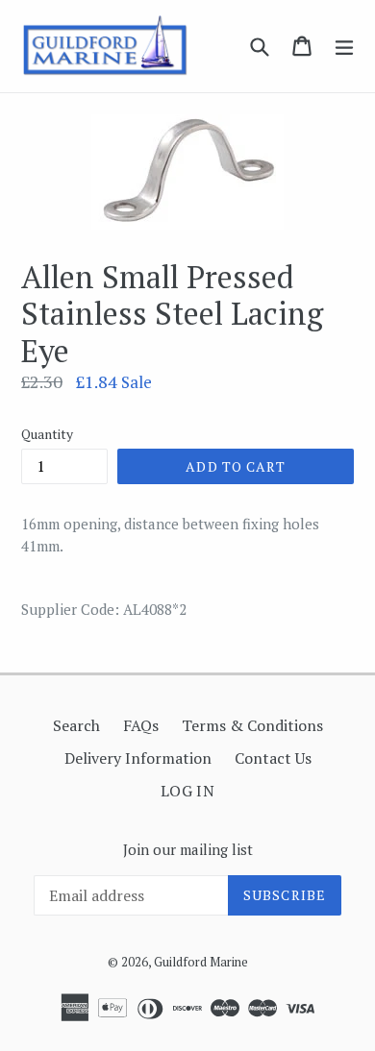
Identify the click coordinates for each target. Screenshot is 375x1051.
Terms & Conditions (252, 725)
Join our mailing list (188, 849)
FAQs (141, 725)
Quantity (47, 434)
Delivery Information (138, 758)
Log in (188, 790)
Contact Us (273, 758)
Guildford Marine (201, 961)
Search (76, 725)
